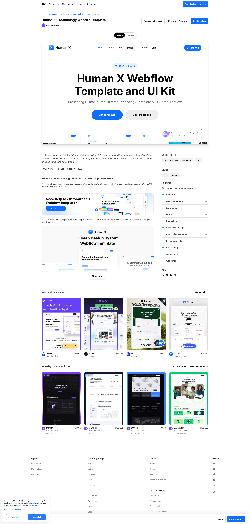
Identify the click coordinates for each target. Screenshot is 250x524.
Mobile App (187, 160)
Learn (81, 4)
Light (165, 175)
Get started (195, 4)
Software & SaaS (170, 160)
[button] (69, 4)
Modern (175, 175)
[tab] (48, 169)
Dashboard (54, 4)
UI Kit (198, 160)
